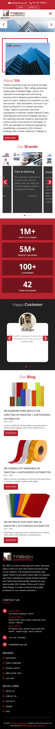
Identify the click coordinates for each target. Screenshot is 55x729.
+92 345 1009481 (17, 637)
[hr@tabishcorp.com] (9, 3)
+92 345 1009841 (39, 2)
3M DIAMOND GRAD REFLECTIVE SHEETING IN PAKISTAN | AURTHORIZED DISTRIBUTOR (27, 414)
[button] (50, 13)
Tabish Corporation (18, 723)
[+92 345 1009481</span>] (5, 637)
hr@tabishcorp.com (19, 3)
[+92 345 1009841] (31, 3)
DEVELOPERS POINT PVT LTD (33, 725)
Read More (11, 433)
